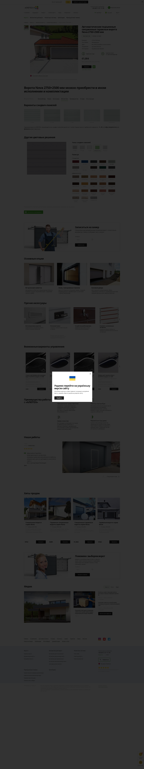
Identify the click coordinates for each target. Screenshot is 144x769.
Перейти (59, 398)
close (90, 373)
